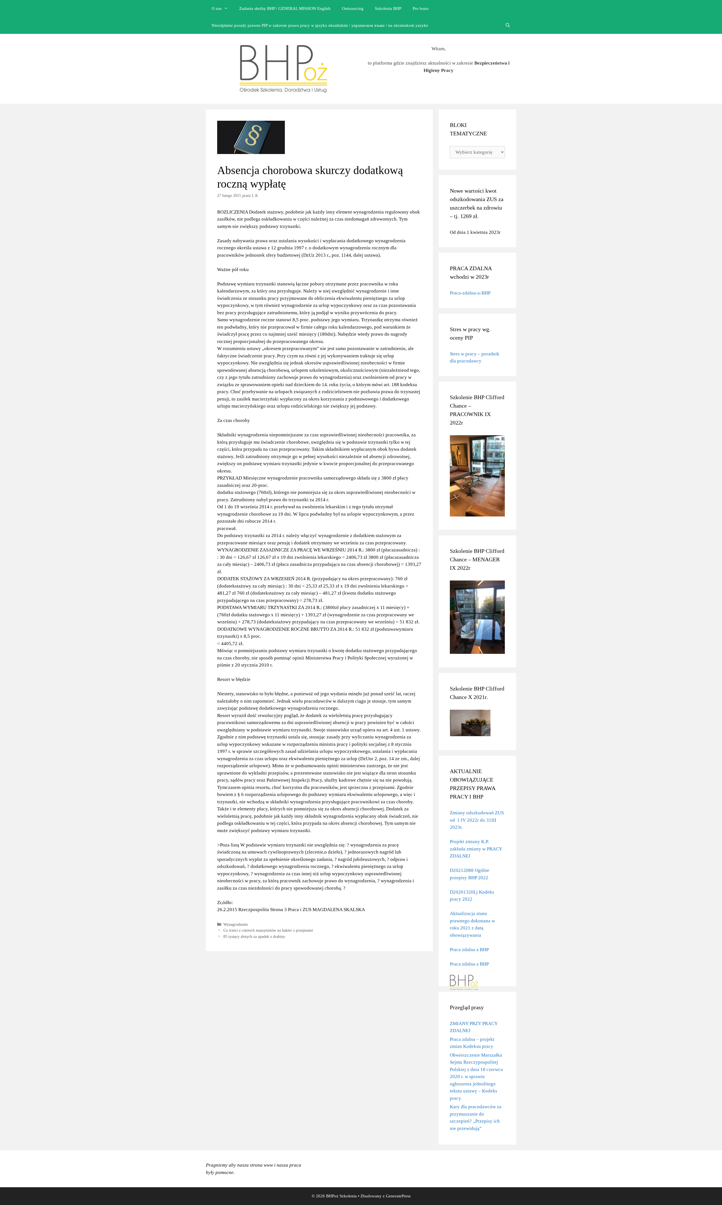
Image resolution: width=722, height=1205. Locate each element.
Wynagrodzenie (235, 924)
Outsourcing (353, 8)
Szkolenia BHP (388, 8)
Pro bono (421, 8)
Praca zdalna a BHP (469, 949)
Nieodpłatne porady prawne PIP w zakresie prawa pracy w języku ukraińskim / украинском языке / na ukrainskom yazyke (320, 25)
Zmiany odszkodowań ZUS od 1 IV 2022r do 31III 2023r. (477, 820)
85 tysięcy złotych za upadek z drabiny (254, 936)
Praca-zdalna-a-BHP (470, 293)
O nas (217, 8)
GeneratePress (398, 1196)
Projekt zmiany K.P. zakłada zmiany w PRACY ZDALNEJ (476, 849)
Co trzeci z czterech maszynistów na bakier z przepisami (268, 930)
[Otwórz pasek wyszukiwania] (507, 25)
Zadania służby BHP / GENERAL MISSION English (285, 8)
